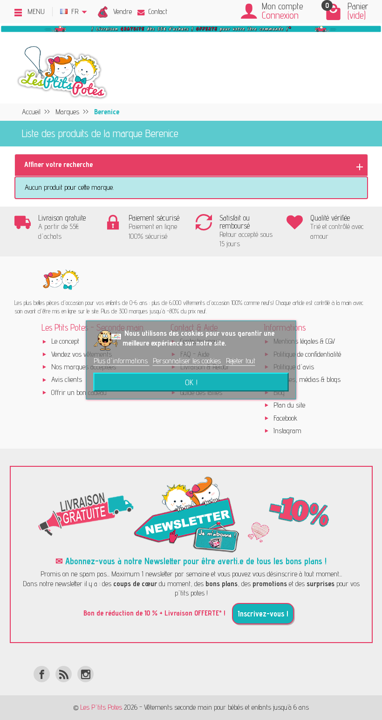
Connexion (280, 15)
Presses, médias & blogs (307, 379)
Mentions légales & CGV (304, 341)
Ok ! (191, 382)
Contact (158, 11)
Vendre (122, 11)
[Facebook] (42, 674)
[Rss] (63, 674)
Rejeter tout (240, 360)
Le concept (65, 341)
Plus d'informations (122, 360)
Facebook (285, 418)
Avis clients (66, 379)
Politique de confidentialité (307, 354)
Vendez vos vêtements (81, 354)
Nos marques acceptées (83, 366)
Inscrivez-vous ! (263, 613)
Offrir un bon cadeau (79, 392)
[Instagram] (85, 674)
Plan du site (289, 405)
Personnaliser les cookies (188, 360)
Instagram (287, 430)
